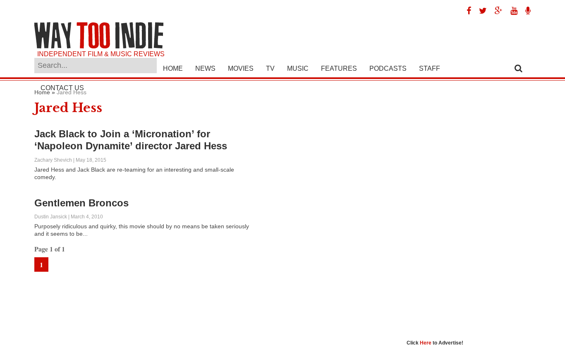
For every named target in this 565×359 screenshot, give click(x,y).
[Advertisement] (469, 213)
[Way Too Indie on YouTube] (510, 10)
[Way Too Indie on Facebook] (465, 10)
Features (339, 68)
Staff (429, 68)
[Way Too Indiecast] (525, 10)
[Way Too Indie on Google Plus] (495, 10)
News (205, 68)
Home (173, 68)
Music (298, 68)
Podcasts (388, 68)
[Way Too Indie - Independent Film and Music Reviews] (98, 46)
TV (270, 68)
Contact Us (62, 87)
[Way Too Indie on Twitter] (480, 10)
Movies (241, 68)
